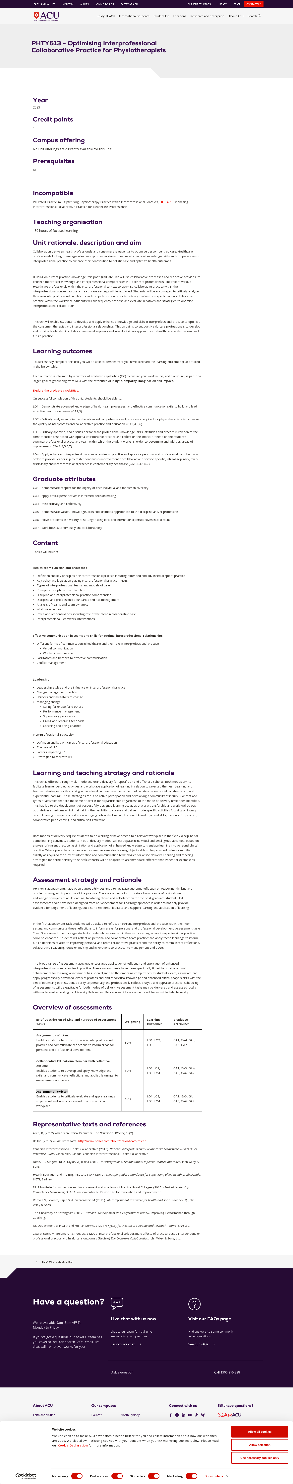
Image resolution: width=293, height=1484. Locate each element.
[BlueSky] (203, 1415)
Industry (67, 4)
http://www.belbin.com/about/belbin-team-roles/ (112, 1141)
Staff (237, 4)
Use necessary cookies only (259, 1457)
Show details (214, 1476)
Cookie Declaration (73, 1445)
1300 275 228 (230, 1372)
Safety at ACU (129, 4)
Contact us (253, 4)
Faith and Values (44, 4)
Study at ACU (106, 16)
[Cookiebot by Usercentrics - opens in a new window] (25, 1476)
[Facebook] (170, 1415)
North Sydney (130, 1415)
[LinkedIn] (183, 1415)
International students (134, 16)
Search (252, 16)
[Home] (46, 16)
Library (222, 4)
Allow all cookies (259, 1431)
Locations (179, 16)
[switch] (117, 1476)
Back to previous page (57, 1261)
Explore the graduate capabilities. (56, 390)
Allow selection (259, 1445)
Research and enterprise (207, 16)
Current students (199, 4)
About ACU (236, 16)
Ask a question (122, 1372)
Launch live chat (123, 1344)
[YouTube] (190, 1415)
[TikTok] (196, 1415)
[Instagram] (177, 1415)
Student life (161, 16)
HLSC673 (166, 202)
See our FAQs (198, 1344)
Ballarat (96, 1415)
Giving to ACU (105, 4)
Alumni (84, 4)
